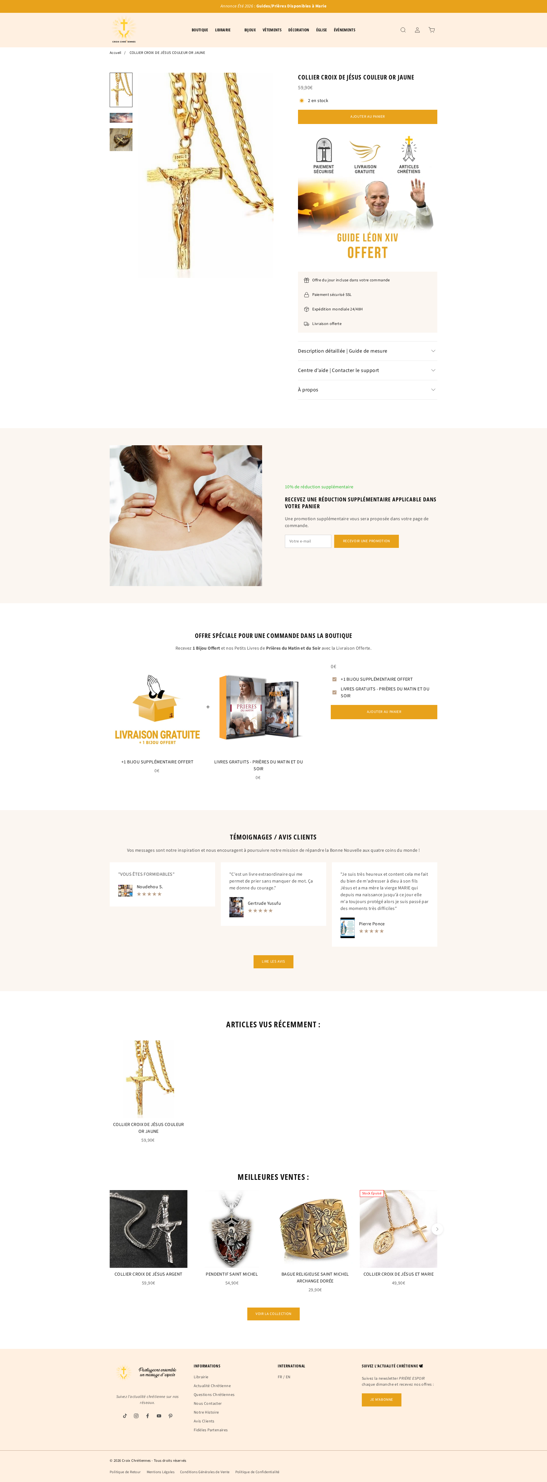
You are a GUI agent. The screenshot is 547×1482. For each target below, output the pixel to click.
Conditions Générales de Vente (205, 1472)
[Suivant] (437, 1229)
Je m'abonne (381, 1399)
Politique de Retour (125, 1472)
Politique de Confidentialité (257, 1472)
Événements (345, 29)
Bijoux (250, 29)
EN (288, 1377)
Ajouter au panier (367, 116)
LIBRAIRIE (223, 29)
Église (321, 29)
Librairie (201, 1377)
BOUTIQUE (200, 29)
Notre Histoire (206, 1412)
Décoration (298, 29)
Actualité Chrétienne (212, 1386)
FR (280, 1377)
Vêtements (272, 29)
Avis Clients (204, 1421)
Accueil (115, 52)
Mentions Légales (160, 1472)
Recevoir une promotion (366, 541)
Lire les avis (273, 961)
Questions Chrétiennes (214, 1395)
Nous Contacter (208, 1403)
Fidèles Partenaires (211, 1430)
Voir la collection (273, 1313)
